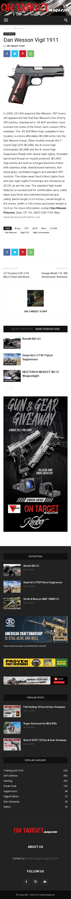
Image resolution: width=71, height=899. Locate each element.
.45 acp (17, 228)
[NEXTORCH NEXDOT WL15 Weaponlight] (12, 376)
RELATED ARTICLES (22, 329)
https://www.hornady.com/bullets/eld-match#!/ (24, 646)
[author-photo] (35, 306)
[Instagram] (35, 881)
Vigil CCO (25, 232)
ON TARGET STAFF (16, 46)
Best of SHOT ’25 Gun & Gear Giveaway (44, 740)
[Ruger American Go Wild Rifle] (12, 728)
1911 (26, 228)
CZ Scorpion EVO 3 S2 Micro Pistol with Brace (16, 275)
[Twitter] (14, 53)
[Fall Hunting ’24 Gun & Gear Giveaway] (12, 711)
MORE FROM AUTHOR (48, 329)
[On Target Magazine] (35, 8)
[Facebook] (6, 53)
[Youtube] (44, 881)
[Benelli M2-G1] (12, 343)
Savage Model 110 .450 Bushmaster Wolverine (55, 275)
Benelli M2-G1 (31, 338)
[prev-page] (5, 389)
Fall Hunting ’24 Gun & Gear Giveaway (44, 707)
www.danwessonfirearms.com (21, 217)
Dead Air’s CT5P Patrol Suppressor (43, 582)
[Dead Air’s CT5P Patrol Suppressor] (12, 359)
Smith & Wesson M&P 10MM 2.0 (41, 599)
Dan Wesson (11, 232)
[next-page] (11, 389)
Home (6, 28)
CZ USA (53, 228)
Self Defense (19, 28)
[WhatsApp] (30, 53)
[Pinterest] (22, 53)
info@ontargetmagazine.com (42, 858)
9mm (43, 228)
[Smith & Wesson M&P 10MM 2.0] (12, 603)
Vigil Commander (41, 232)
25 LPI (35, 228)
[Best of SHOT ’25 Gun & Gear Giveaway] (12, 744)
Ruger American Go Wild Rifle (40, 723)
